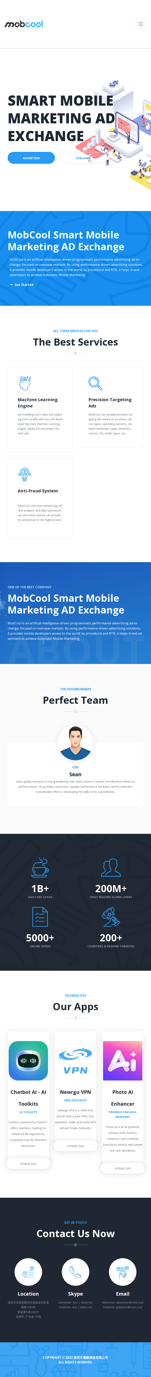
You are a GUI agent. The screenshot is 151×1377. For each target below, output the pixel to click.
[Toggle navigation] (140, 24)
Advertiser (31, 158)
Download (28, 1164)
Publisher (83, 158)
